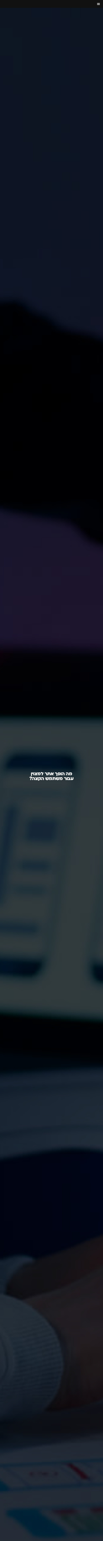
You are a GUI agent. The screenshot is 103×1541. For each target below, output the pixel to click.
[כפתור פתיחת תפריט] (98, 3)
